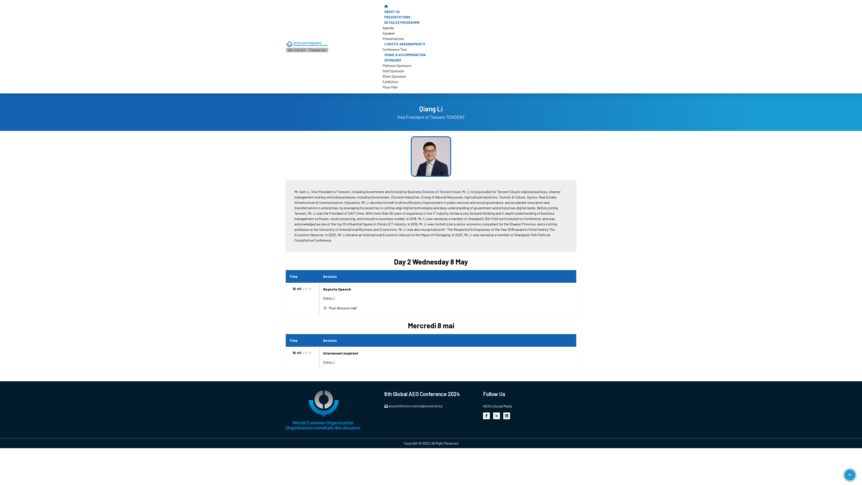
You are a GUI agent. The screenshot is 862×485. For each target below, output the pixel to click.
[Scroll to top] (849, 475)
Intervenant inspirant (340, 353)
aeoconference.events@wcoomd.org (415, 406)
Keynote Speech (337, 289)
